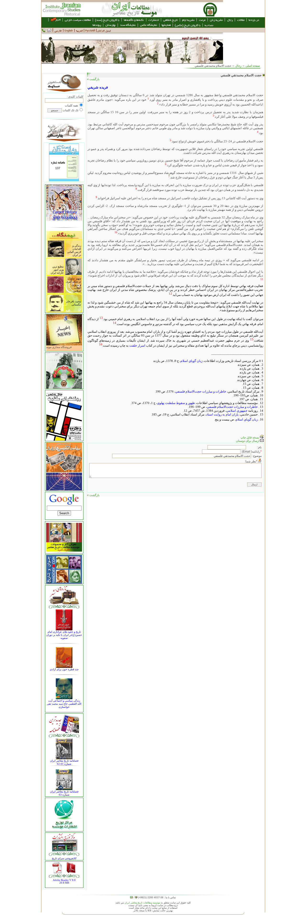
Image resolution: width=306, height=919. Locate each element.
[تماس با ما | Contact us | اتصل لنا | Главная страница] (47, 31)
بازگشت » (93, 79)
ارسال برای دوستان (248, 441)
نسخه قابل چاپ (250, 437)
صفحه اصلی (253, 65)
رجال (238, 65)
